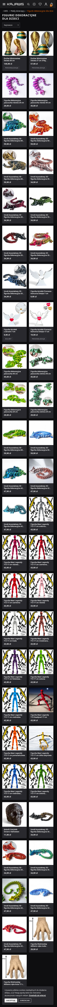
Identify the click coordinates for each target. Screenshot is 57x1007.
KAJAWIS (4, 11)
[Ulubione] (40, 4)
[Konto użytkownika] (46, 4)
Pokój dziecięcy (17, 11)
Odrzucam (24, 1000)
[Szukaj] (28, 4)
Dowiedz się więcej (37, 995)
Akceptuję (10, 1000)
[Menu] (4, 4)
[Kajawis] (15, 4)
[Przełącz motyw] (34, 4)
